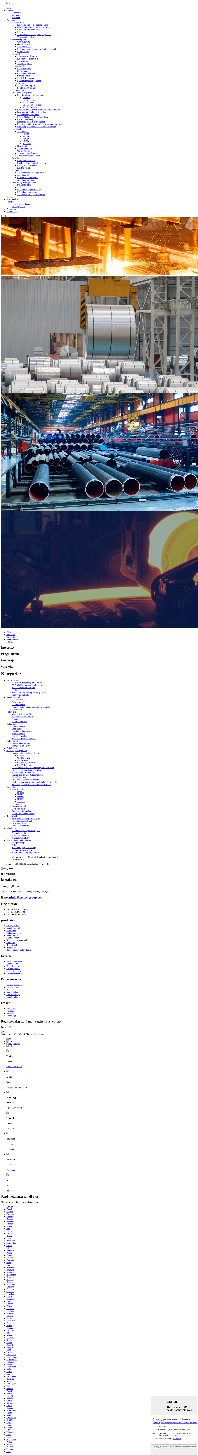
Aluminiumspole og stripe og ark (31, 173)
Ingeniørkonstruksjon (15, 985)
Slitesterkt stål (23, 131)
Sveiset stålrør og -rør (26, 85)
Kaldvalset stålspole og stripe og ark (32, 25)
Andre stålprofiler (24, 63)
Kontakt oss (11, 211)
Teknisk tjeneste (13, 968)
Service (9, 197)
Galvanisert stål (23, 42)
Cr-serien (26, 97)
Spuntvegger (22, 61)
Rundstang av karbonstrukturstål (31, 122)
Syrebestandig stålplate (27, 153)
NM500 (26, 141)
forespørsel (20, 859)
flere (14, 859)
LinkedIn (10, 1129)
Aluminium (17, 170)
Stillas (19, 187)
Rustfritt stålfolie (24, 168)
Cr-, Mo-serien (29, 100)
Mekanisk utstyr (13, 994)
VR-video (16, 17)
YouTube (10, 1149)
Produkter (10, 20)
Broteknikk (22, 71)
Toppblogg (11, 1016)
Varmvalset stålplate (25, 37)
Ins (7, 1191)
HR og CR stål (18, 22)
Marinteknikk (12, 992)
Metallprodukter (13, 997)
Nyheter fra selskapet (21, 204)
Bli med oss (11, 209)
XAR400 (27, 143)
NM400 (26, 136)
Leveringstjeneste (13, 971)
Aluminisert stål (24, 47)
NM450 (26, 139)
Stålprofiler (16, 54)
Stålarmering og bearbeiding (29, 190)
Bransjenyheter (18, 206)
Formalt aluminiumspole (27, 177)
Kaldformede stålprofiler (27, 59)
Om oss (9, 10)
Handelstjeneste (13, 966)
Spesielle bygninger (25, 78)
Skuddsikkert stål (24, 148)
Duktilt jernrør (18, 90)
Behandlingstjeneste (14, 961)
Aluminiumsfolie (24, 175)
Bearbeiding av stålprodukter (24, 182)
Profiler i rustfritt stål (26, 160)
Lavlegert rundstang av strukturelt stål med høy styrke (40, 124)
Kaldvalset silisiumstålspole (29, 30)
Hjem (8, 8)
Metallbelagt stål (19, 39)
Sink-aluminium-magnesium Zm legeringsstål (36, 49)
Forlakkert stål (23, 51)
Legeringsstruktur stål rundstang (30, 95)
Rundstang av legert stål (22, 93)
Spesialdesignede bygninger (29, 80)
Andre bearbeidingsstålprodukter (31, 194)
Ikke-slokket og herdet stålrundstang (32, 117)
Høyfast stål (22, 146)
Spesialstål (16, 129)
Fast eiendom (12, 987)
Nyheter (9, 202)
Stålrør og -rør (18, 83)
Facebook (10, 1170)
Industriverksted (24, 68)
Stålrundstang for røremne (28, 114)
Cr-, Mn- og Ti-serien (32, 105)
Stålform (21, 32)
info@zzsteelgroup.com (27, 897)
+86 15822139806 (14, 1066)
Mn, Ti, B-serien (30, 107)
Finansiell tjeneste (14, 973)
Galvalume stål (23, 44)
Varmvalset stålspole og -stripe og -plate (34, 34)
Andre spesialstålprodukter (28, 156)
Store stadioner (23, 76)
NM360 (26, 134)
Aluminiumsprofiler (25, 180)
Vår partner (17, 15)
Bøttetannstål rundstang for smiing (31, 112)
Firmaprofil (16, 13)
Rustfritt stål (17, 158)
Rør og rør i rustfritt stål (27, 165)
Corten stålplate (23, 151)
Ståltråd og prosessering (27, 192)
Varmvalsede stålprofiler (27, 56)
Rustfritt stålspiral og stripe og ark (31, 163)
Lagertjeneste (12, 964)
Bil (7, 990)
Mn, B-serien (28, 102)
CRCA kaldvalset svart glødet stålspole (33, 27)
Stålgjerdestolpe (24, 185)
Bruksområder (12, 199)
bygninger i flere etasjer (27, 73)
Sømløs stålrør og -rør (26, 88)
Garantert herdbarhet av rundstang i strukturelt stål (38, 110)
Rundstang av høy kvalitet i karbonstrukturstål (36, 126)
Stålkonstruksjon (19, 66)
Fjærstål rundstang (25, 119)
